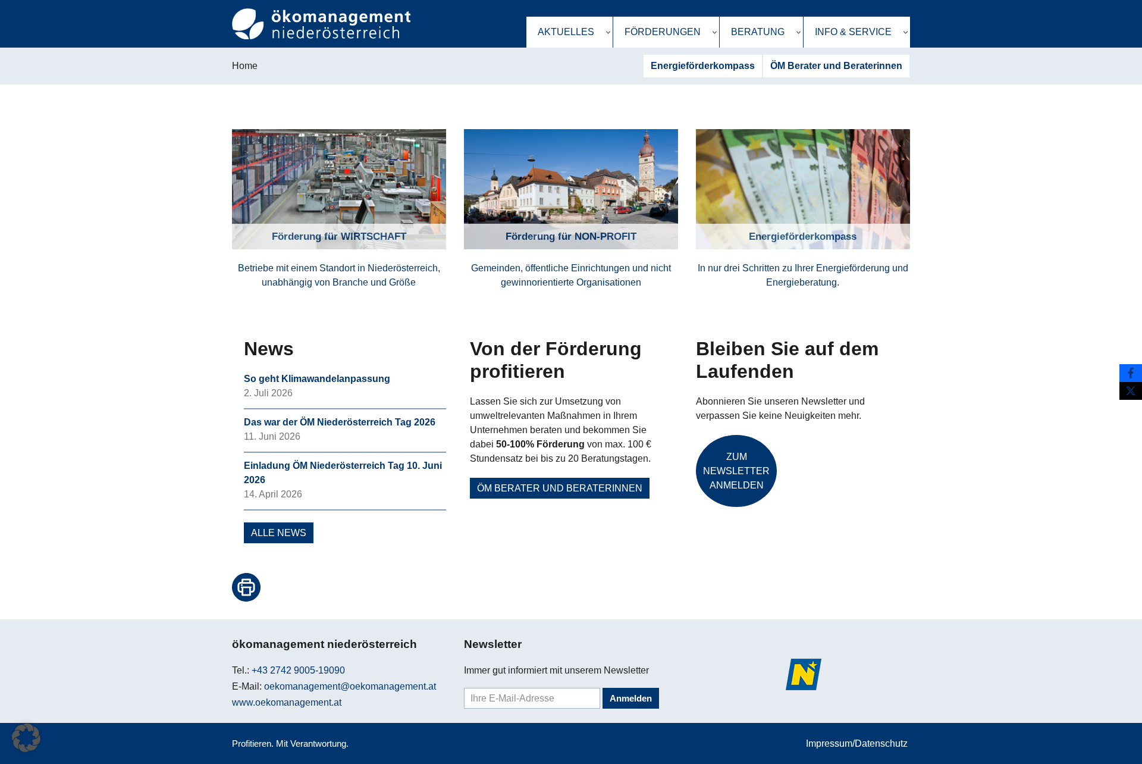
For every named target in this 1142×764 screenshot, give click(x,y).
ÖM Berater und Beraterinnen (836, 66)
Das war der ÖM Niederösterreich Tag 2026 (339, 422)
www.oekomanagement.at (286, 702)
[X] (1130, 391)
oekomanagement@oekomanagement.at (350, 686)
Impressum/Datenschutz (857, 743)
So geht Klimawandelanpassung (317, 379)
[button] (608, 32)
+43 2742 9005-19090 (298, 670)
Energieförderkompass (703, 66)
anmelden (631, 698)
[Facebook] (1130, 373)
